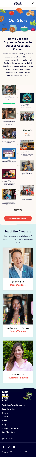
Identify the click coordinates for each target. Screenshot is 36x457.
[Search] (29, 3)
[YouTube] (14, 447)
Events (5, 412)
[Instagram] (9, 447)
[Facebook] (3, 447)
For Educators (8, 432)
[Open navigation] (3, 3)
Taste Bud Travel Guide (12, 405)
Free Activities (8, 409)
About (5, 416)
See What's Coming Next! (18, 218)
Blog (4, 424)
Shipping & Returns (10, 428)
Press (4, 420)
